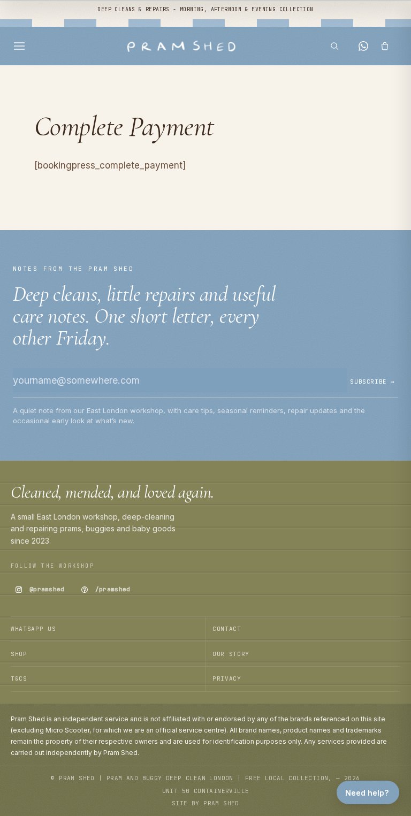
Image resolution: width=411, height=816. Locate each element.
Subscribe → (372, 381)
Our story (230, 654)
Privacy (226, 678)
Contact (226, 628)
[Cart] (388, 46)
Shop (19, 654)
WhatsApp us (33, 628)
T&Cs (19, 678)
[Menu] (22, 46)
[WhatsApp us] (363, 46)
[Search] (338, 46)
